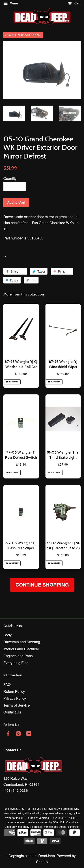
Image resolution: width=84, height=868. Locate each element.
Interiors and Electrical (21, 648)
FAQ (7, 684)
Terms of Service (16, 705)
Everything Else (15, 662)
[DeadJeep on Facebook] (8, 734)
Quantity (10, 178)
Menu (13, 3)
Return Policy (14, 691)
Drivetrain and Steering (21, 641)
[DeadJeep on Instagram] (18, 734)
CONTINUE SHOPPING (42, 584)
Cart (77, 3)
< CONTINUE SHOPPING (23, 34)
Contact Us (12, 712)
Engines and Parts (18, 655)
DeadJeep (46, 855)
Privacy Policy (14, 698)
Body (7, 634)
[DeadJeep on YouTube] (28, 734)
